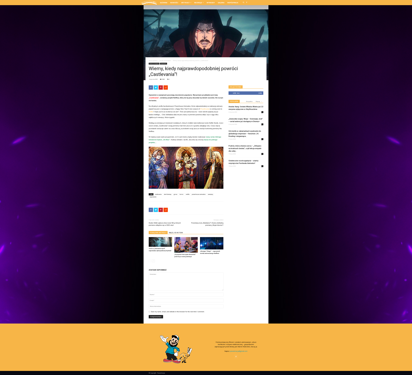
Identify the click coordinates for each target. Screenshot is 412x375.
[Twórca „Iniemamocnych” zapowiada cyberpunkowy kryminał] (160, 242)
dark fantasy (167, 194)
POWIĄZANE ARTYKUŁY (158, 233)
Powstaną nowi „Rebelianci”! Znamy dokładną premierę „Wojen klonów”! (207, 224)
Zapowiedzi (163, 63)
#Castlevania (204, 109)
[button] (243, 3)
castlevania (158, 194)
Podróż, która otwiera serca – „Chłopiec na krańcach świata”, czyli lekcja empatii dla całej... (245, 148)
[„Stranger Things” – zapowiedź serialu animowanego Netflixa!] (211, 243)
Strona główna (153, 60)
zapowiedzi (153, 197)
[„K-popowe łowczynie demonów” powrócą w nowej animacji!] (186, 245)
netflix (187, 194)
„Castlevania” (154, 98)
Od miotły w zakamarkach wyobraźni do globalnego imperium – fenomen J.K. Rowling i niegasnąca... (245, 133)
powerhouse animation (199, 194)
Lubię (260, 93)
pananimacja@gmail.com (238, 351)
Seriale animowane (165, 60)
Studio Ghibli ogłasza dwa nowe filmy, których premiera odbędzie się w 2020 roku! (165, 224)
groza (175, 194)
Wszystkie (249, 101)
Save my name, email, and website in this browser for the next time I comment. (177, 311)
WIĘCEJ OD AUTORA (176, 233)
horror (181, 194)
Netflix (151, 112)
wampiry (210, 194)
